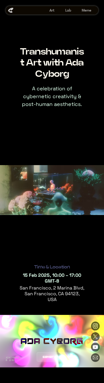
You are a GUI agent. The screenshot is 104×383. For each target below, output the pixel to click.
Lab (68, 10)
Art (52, 10)
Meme (86, 10)
